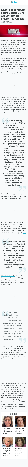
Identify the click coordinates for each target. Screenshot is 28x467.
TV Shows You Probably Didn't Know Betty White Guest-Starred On (7, 452)
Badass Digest (11, 97)
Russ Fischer (6, 21)
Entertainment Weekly (8, 276)
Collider (11, 389)
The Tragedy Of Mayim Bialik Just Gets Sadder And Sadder (7, 430)
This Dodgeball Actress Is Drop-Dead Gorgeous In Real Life (20, 431)
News (2, 7)
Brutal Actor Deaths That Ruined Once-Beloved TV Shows (19, 452)
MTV (24, 233)
